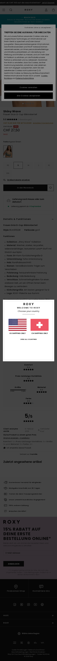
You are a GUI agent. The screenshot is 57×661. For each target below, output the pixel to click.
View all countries (28, 339)
